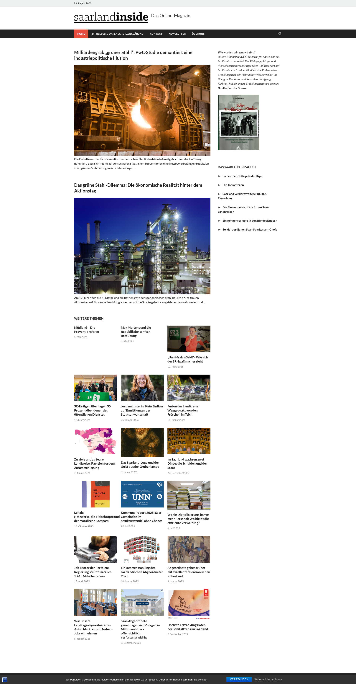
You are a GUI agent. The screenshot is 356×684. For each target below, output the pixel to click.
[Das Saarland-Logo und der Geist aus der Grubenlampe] (142, 442)
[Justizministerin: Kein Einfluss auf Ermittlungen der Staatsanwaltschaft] (142, 387)
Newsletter (177, 33)
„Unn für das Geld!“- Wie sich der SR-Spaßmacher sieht (187, 359)
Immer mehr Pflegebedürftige (242, 176)
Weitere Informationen (268, 679)
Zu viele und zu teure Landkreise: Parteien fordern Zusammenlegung (94, 463)
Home (81, 33)
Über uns (198, 33)
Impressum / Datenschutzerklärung (117, 33)
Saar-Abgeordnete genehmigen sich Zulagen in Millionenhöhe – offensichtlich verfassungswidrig (140, 629)
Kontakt (156, 33)
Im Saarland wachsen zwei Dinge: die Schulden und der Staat (187, 463)
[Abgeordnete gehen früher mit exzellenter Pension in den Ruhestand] (188, 549)
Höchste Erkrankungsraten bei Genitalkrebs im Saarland (187, 627)
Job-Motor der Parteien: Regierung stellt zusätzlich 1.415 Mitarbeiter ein (93, 572)
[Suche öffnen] (280, 34)
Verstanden (239, 679)
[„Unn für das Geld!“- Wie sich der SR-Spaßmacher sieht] (188, 338)
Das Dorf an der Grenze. (233, 88)
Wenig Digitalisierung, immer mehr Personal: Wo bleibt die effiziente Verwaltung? (188, 519)
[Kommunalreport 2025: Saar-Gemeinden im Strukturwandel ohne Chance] (142, 493)
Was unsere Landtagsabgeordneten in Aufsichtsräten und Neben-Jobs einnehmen (93, 627)
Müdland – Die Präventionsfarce (86, 330)
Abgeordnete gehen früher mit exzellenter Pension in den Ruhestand (188, 572)
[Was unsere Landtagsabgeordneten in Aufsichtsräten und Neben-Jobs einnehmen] (95, 602)
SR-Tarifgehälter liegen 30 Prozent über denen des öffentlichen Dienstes (92, 410)
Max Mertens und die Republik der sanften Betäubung (136, 332)
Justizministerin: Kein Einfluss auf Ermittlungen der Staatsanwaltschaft (142, 410)
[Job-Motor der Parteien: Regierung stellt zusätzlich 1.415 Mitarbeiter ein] (95, 549)
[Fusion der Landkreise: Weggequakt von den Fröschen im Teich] (188, 387)
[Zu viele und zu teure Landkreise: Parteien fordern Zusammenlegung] (95, 440)
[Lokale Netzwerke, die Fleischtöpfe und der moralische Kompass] (95, 493)
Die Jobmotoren (233, 185)
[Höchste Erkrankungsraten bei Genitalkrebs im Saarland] (188, 604)
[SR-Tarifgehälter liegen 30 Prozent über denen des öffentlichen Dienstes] (95, 387)
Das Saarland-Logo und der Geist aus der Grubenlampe (140, 464)
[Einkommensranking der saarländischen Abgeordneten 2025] (142, 549)
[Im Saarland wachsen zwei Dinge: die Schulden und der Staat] (188, 440)
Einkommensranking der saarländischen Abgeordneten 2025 (142, 572)
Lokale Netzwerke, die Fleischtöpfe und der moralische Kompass (97, 517)
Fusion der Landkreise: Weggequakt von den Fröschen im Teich (183, 410)
